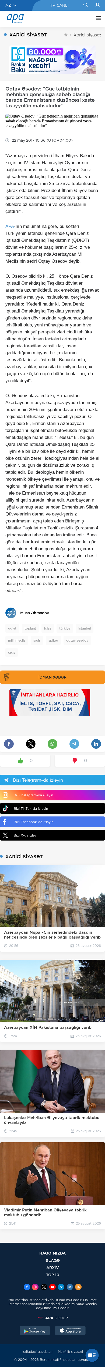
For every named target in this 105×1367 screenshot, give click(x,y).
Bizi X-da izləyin (26, 835)
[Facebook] (27, 1287)
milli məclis (16, 640)
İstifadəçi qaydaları (37, 1352)
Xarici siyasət (87, 34)
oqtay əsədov (77, 640)
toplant (30, 628)
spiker (53, 640)
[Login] (98, 5)
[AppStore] (70, 1331)
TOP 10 (52, 1274)
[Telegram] (61, 1287)
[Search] (85, 5)
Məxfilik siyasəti (70, 1352)
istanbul (84, 628)
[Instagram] (35, 1287)
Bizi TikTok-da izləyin (31, 809)
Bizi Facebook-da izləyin (33, 822)
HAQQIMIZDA (52, 1253)
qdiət (12, 628)
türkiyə (64, 628)
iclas (47, 628)
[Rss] (78, 1287)
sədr (36, 640)
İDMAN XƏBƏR (52, 677)
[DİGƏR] (97, 19)
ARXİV (52, 1267)
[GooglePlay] (35, 1331)
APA (9, 226)
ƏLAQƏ (53, 1260)
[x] (44, 1287)
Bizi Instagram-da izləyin (33, 795)
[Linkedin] (69, 1287)
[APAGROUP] (52, 1318)
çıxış (11, 652)
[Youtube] (52, 1287)
